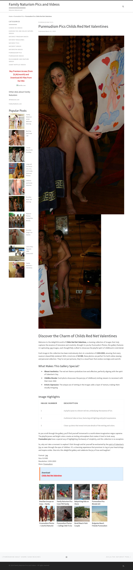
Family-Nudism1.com (15, 104)
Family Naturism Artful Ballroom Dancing (29, 119)
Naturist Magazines (16, 40)
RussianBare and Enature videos (19, 60)
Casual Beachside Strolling (29, 150)
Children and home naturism (29, 183)
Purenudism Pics (19, 16)
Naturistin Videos (16, 49)
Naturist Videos (15, 46)
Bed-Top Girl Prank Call (29, 133)
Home (11, 16)
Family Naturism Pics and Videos (25, 565)
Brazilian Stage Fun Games (29, 232)
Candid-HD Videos (15, 28)
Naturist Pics (14, 43)
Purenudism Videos (16, 56)
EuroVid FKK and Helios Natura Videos (21, 32)
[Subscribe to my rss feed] (123, 566)
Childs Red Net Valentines (52, 475)
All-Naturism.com (14, 100)
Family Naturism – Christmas (29, 265)
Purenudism (48, 464)
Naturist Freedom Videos (18, 37)
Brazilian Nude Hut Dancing (29, 199)
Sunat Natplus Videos (17, 65)
